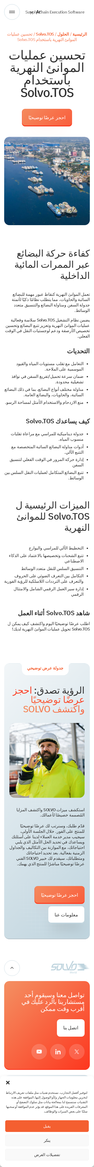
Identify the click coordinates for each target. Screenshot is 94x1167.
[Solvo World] (70, 968)
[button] (7, 1082)
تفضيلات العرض (47, 1154)
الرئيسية (80, 34)
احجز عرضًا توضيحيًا (47, 117)
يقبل (47, 1126)
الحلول (63, 34)
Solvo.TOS (45, 34)
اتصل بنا (70, 1028)
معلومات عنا (66, 915)
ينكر (47, 1140)
